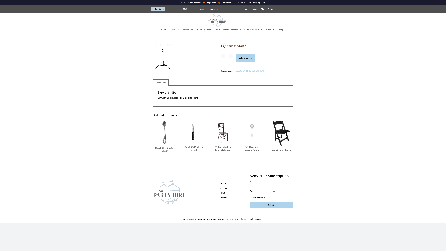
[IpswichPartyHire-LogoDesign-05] (217, 14)
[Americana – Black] (281, 133)
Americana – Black (281, 149)
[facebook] (281, 9)
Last (273, 191)
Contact (223, 197)
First (252, 191)
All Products (236, 71)
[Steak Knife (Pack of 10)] (193, 132)
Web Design (230, 219)
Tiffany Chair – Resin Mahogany (223, 148)
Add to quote (245, 58)
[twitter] (284, 9)
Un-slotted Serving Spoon (165, 149)
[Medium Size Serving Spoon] (252, 132)
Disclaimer (257, 219)
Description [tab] (161, 82)
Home (223, 183)
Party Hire (223, 188)
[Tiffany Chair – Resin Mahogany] (223, 132)
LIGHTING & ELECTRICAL (253, 71)
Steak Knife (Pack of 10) (194, 148)
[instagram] (288, 9)
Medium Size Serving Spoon (252, 148)
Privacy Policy (247, 219)
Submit (271, 205)
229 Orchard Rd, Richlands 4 (207, 9)
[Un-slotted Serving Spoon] (164, 132)
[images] (182, 57)
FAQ (223, 193)
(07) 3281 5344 (181, 9)
